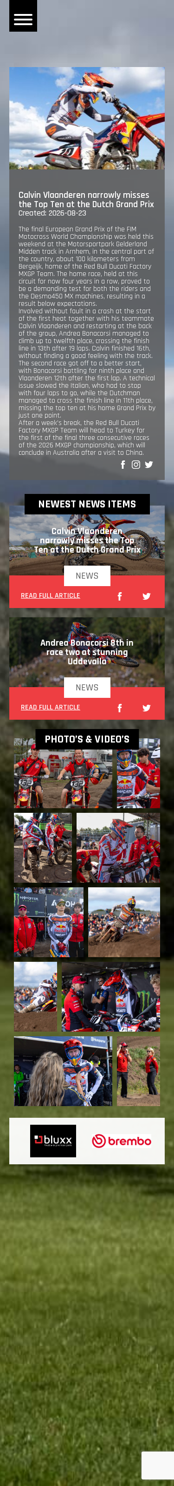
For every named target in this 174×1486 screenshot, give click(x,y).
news (87, 576)
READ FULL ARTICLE (50, 596)
